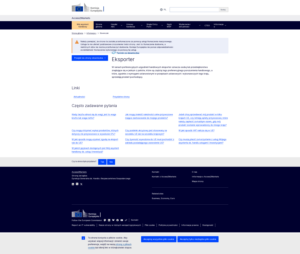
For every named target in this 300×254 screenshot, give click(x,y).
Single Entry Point (152, 25)
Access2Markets (79, 172)
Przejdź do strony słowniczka (88, 58)
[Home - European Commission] (89, 213)
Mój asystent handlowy (83, 25)
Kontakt (134, 220)
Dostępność (207, 225)
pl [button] (165, 9)
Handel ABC (114, 25)
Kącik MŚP (169, 25)
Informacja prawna (190, 225)
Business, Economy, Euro (163, 198)
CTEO (207, 25)
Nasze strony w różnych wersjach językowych (120, 225)
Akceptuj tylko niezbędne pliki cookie (198, 239)
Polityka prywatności (168, 225)
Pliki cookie (150, 225)
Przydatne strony (121, 96)
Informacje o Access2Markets (205, 176)
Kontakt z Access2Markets (164, 176)
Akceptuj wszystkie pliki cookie (158, 239)
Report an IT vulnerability (83, 225)
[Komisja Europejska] (91, 7)
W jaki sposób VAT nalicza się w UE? (196, 130)
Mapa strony (198, 181)
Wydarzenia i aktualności (184, 25)
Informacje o (218, 25)
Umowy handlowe (130, 25)
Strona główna (99, 25)
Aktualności (79, 96)
